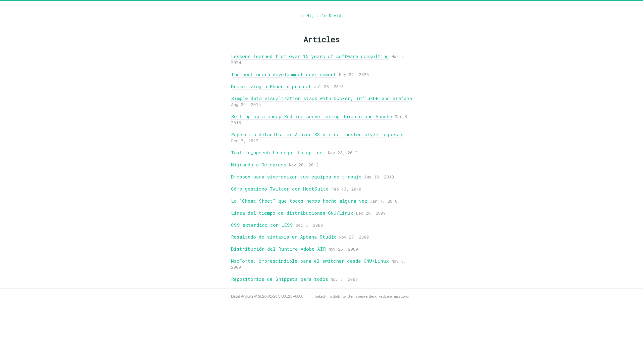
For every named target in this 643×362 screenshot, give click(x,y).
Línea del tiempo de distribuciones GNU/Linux (292, 213)
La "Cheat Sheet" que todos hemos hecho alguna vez (299, 201)
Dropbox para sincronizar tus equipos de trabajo (296, 177)
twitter (348, 296)
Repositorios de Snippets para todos (279, 279)
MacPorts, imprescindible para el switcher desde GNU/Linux (310, 261)
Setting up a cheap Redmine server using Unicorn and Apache (311, 116)
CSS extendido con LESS (262, 225)
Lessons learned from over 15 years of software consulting (310, 56)
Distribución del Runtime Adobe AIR (278, 249)
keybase (385, 296)
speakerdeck (366, 296)
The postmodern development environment (283, 74)
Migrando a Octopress (258, 165)
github (335, 296)
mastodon (402, 296)
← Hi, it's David (321, 15)
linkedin (321, 296)
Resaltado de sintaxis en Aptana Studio (284, 237)
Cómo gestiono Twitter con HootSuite (280, 189)
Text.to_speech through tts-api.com (278, 153)
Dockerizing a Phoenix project (271, 86)
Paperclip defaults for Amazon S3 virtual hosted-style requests (317, 134)
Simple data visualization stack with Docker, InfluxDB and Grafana (321, 98)
